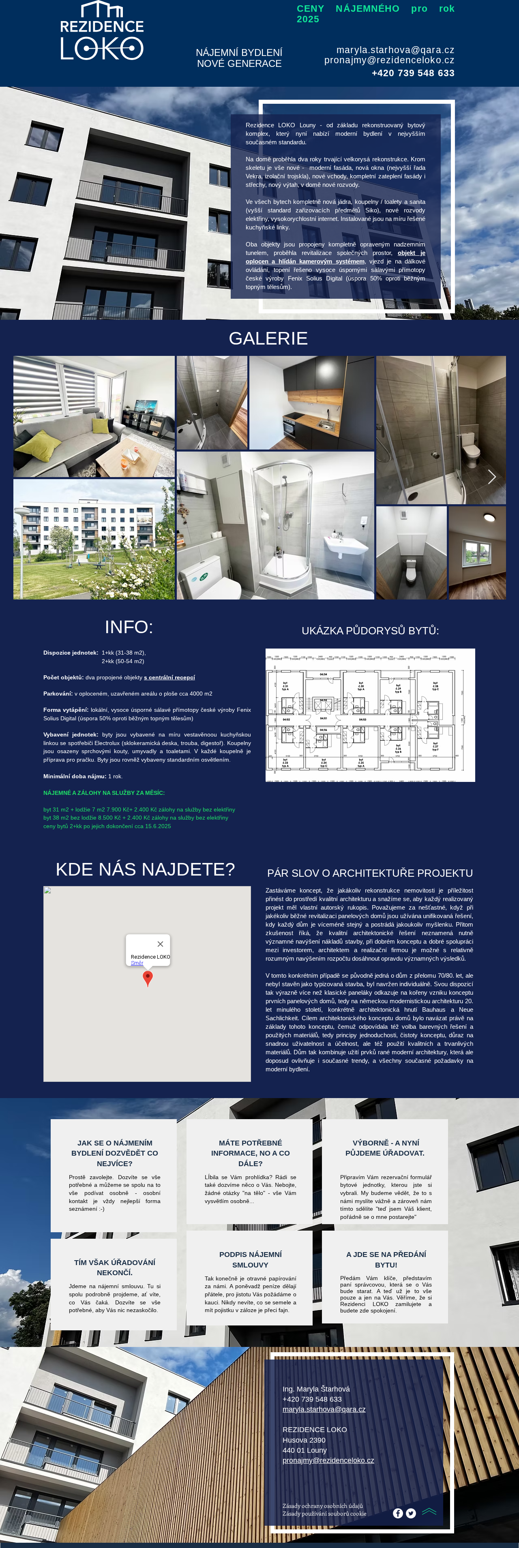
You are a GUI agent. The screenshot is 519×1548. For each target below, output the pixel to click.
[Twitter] (411, 1513)
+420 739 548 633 (312, 1399)
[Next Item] (492, 477)
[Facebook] (398, 1513)
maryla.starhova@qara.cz (396, 50)
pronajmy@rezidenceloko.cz (389, 60)
